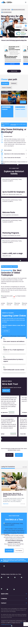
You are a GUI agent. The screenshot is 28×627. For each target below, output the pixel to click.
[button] (5, 55)
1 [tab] (13, 416)
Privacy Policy (9, 624)
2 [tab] (15, 416)
